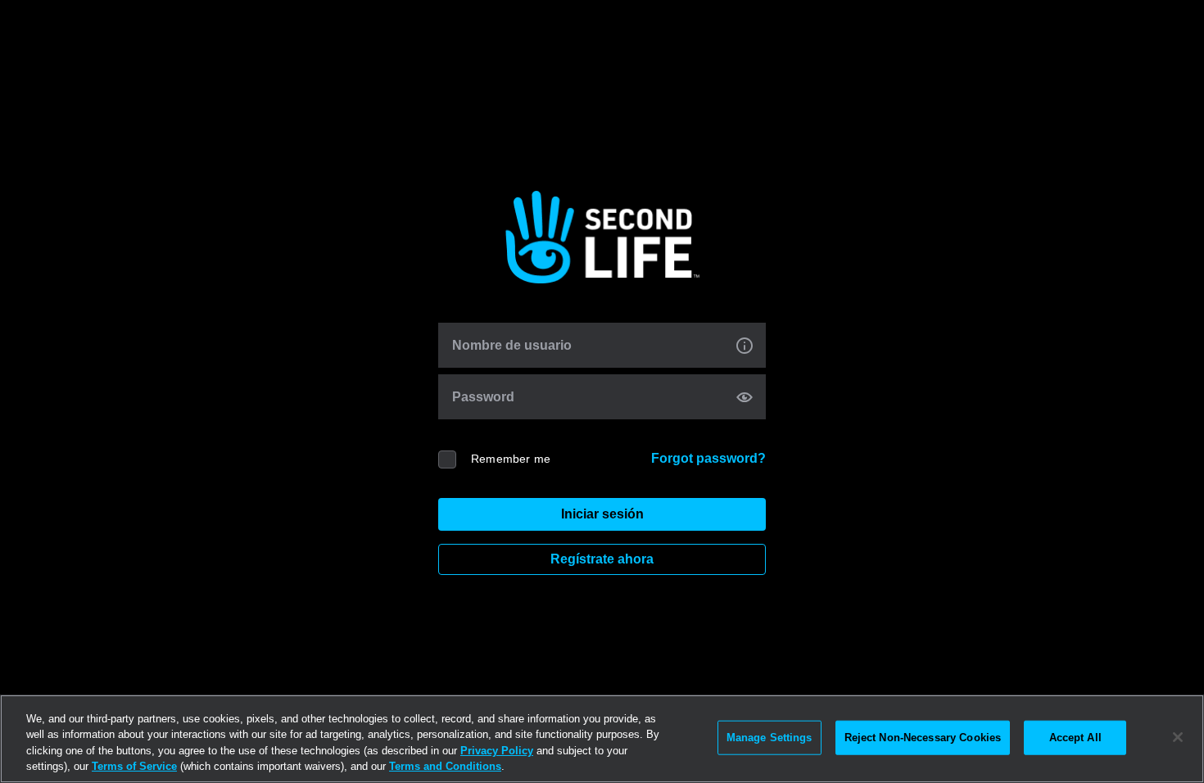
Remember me (510, 458)
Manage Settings (769, 737)
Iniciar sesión (602, 514)
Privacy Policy (496, 751)
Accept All (1075, 737)
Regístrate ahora (602, 559)
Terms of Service (134, 766)
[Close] (1178, 737)
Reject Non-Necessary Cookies (923, 737)
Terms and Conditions (445, 766)
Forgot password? (708, 458)
